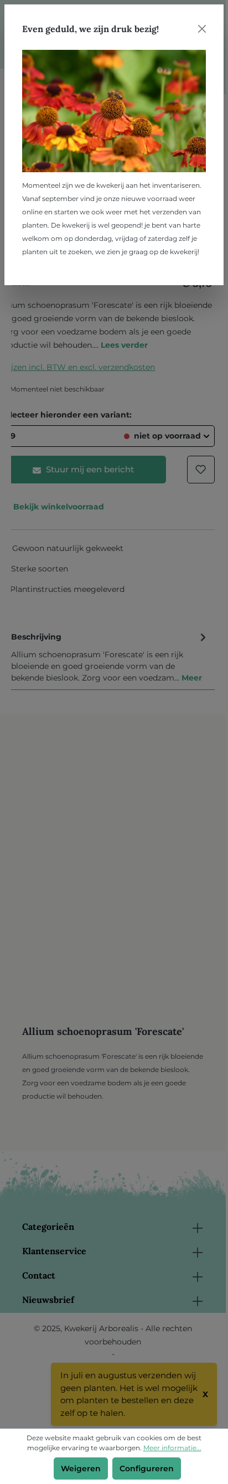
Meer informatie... (172, 1448)
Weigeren (81, 1468)
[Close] (202, 28)
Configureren (147, 1468)
